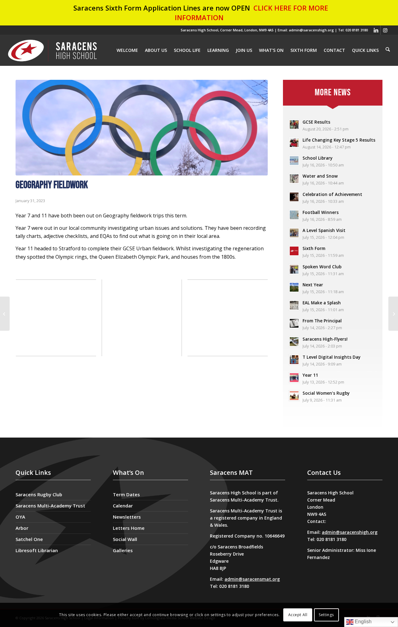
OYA (20, 517)
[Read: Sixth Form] (294, 251)
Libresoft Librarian (37, 550)
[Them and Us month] (393, 314)
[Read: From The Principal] (294, 323)
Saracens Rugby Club (39, 494)
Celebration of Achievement (332, 194)
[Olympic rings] (142, 127)
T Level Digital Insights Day (331, 357)
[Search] (388, 50)
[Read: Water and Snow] (294, 178)
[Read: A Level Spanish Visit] (294, 233)
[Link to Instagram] (385, 30)
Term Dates (126, 494)
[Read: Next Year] (294, 287)
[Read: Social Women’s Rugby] (294, 395)
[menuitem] (388, 50)
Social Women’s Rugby (326, 393)
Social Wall (125, 539)
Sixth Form (314, 248)
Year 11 (310, 375)
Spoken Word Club (322, 267)
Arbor (22, 528)
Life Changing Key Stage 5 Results (339, 140)
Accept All (298, 614)
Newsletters (127, 517)
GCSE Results (316, 122)
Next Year (313, 285)
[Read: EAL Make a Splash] (294, 305)
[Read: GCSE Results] (294, 124)
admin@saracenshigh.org (349, 532)
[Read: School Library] (294, 160)
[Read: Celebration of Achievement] (294, 196)
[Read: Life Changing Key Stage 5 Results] (294, 142)
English (363, 621)
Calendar (123, 505)
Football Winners (321, 212)
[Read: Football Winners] (294, 214)
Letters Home (129, 528)
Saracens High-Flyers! (325, 339)
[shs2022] (52, 50)
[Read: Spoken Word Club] (294, 269)
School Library (317, 158)
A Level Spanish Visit (324, 230)
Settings (326, 614)
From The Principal (322, 321)
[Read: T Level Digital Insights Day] (294, 359)
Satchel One (29, 539)
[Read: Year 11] (294, 377)
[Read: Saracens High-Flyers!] (294, 341)
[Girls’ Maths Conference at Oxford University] (5, 314)
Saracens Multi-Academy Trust (50, 505)
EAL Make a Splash (322, 303)
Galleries (123, 550)
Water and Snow (320, 176)
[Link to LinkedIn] (375, 30)
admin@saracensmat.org (252, 579)
